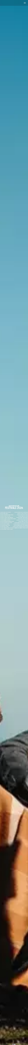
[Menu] (25, 3)
